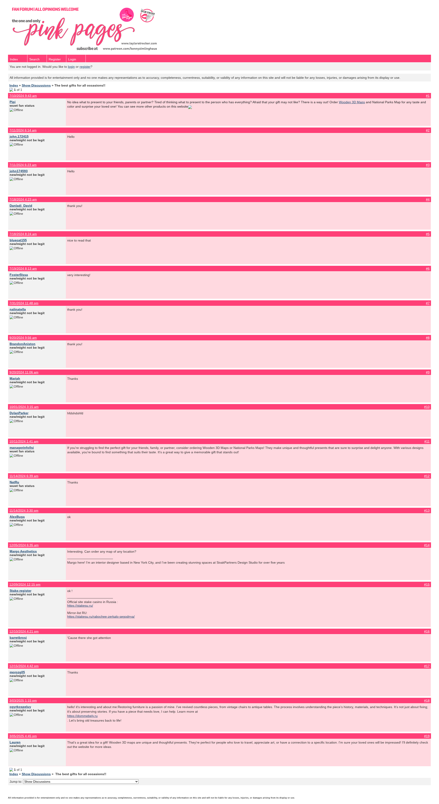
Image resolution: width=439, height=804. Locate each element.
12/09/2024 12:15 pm (24, 584)
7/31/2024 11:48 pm (23, 303)
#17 (427, 666)
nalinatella (18, 309)
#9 (428, 372)
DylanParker (19, 413)
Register (55, 59)
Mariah (15, 378)
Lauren (15, 742)
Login (72, 59)
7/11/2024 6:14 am (23, 130)
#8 (428, 338)
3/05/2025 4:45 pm (23, 736)
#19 (427, 736)
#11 (427, 441)
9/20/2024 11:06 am (23, 372)
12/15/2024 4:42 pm (24, 666)
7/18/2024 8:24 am (23, 234)
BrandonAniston (22, 344)
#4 (428, 199)
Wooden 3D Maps (352, 102)
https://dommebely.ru (82, 716)
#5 (428, 234)
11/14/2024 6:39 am (23, 476)
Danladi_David (21, 205)
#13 (427, 510)
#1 (428, 96)
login (71, 66)
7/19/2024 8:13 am (23, 268)
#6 (428, 268)
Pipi (13, 102)
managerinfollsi (22, 447)
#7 (428, 303)
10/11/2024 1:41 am (23, 441)
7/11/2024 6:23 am (23, 165)
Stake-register (20, 590)
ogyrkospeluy (20, 707)
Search (34, 59)
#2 (428, 130)
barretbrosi (18, 637)
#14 (427, 545)
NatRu (14, 482)
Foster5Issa (19, 275)
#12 (427, 476)
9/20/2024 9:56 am (23, 338)
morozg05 (17, 672)
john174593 (19, 171)
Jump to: (16, 781)
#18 (427, 700)
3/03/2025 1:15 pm (23, 700)
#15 (427, 584)
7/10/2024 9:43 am (23, 96)
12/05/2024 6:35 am (24, 545)
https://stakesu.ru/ (80, 605)
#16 (427, 631)
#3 (428, 165)
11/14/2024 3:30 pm (23, 510)
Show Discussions (36, 85)
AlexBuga (17, 517)
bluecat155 (18, 240)
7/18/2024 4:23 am (23, 199)
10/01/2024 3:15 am (24, 407)
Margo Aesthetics (23, 551)
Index (14, 59)
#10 (427, 407)
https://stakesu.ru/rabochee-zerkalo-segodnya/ (101, 616)
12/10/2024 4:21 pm (24, 631)
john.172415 (19, 136)
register (85, 66)
